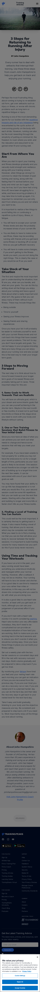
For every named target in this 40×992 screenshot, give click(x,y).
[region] (20, 973)
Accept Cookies (20, 988)
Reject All (20, 982)
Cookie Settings (20, 975)
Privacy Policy (26, 971)
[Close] (37, 957)
